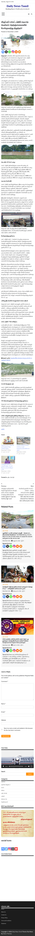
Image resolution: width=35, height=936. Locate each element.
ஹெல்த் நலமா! (4, 802)
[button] (17, 759)
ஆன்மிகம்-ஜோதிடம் (5, 784)
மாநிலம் (3, 796)
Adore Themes (7, 933)
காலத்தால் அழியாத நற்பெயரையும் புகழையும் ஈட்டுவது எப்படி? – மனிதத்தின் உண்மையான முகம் (17, 587)
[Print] (16, 51)
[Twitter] (6, 848)
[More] (19, 51)
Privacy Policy (4, 917)
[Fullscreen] (31, 766)
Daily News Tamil (17, 6)
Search (3, 771)
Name (3, 704)
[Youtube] (16, 848)
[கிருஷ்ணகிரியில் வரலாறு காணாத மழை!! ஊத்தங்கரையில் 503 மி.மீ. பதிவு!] (23, 440)
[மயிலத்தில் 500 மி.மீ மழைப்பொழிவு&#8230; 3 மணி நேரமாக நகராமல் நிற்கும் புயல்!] (8, 460)
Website (3, 720)
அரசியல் (3, 781)
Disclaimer (3, 923)
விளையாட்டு (4, 799)
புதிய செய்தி (10, 477)
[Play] (3, 766)
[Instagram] (12, 51)
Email (3, 712)
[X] (6, 51)
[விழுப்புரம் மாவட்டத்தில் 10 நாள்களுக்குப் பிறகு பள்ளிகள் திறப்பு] (8, 440)
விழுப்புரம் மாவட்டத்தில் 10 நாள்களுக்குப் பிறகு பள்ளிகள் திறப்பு (7, 446)
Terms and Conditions (6, 920)
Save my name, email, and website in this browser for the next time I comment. (18, 729)
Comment (4, 681)
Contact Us (3, 914)
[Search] (31, 14)
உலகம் (2, 787)
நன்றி (2, 429)
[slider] (16, 766)
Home (2, 909)
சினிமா (3, 790)
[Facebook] (2, 51)
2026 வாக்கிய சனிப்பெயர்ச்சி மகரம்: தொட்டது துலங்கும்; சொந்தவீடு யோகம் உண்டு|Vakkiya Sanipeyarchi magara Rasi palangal (16, 641)
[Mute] (29, 766)
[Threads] (12, 848)
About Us (3, 912)
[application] (17, 759)
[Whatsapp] (9, 51)
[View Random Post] (28, 14)
